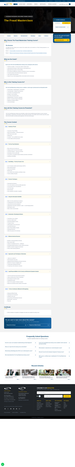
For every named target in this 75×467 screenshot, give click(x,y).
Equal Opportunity (39, 406)
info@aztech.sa (23, 398)
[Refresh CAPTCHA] (40, 396)
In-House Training (48, 406)
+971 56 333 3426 (12, 399)
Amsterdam (65, 405)
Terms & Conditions (15, 412)
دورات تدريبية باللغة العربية (63, 4)
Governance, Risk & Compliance (58, 405)
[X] (8, 409)
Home (5, 32)
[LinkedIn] (14, 409)
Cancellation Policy (23, 412)
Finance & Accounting (58, 410)
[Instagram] (19, 409)
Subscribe (67, 396)
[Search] (69, 4)
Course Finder (22, 4)
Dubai (65, 402)
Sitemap (38, 409)
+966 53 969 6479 (22, 397)
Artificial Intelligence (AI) (58, 407)
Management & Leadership (57, 403)
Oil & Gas (56, 409)
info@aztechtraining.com (10, 396)
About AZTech (39, 402)
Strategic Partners (39, 405)
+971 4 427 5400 (7, 395)
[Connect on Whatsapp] (2, 464)
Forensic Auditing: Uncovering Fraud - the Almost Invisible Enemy (21, 50)
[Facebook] (5, 409)
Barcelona (65, 406)
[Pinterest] (17, 409)
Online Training (48, 405)
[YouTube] (11, 409)
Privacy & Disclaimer (7, 412)
